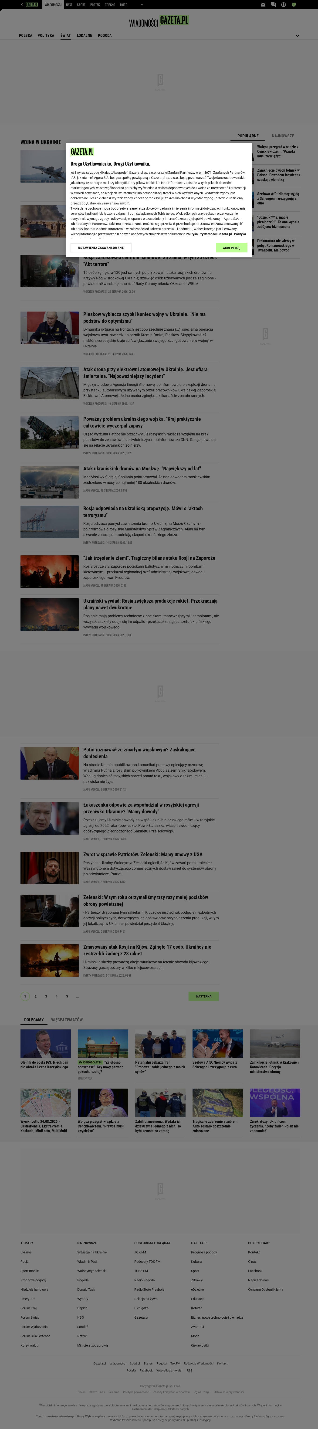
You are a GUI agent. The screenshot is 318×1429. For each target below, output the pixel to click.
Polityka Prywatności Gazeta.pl (209, 234)
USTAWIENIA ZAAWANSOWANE (101, 248)
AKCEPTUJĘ (231, 248)
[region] (159, 200)
